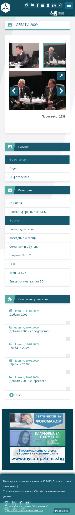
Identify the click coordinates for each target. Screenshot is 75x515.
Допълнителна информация (24, 510)
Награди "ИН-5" (20, 255)
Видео (13, 168)
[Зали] (42, 5)
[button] (60, 5)
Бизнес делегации (22, 229)
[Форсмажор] (37, 421)
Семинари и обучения (24, 246)
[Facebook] (37, 5)
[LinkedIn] (32, 5)
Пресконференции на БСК (27, 212)
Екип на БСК (17, 273)
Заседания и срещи (22, 238)
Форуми (14, 220)
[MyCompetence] (37, 455)
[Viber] (27, 5)
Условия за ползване (17, 491)
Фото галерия (19, 159)
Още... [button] (18, 395)
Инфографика (19, 177)
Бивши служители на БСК (27, 281)
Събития (15, 203)
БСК (12, 264)
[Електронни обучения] (37, 438)
